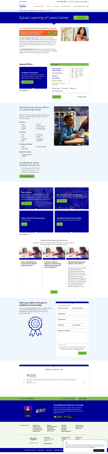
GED (23, 141)
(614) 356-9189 (56, 78)
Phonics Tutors (50, 428)
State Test (24, 139)
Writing (24, 128)
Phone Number (77, 325)
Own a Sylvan (23, 1)
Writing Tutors (50, 430)
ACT (23, 137)
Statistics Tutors (36, 431)
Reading (24, 126)
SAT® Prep (63, 425)
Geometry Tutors (36, 426)
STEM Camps (78, 428)
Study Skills (25, 148)
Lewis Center (42, 10)
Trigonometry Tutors (37, 429)
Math (23, 124)
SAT (23, 134)
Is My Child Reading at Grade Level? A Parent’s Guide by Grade (29, 263)
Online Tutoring (41, 126)
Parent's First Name (63, 308)
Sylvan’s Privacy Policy (79, 349)
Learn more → (52, 33)
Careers (77, 438)
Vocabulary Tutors (51, 429)
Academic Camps (41, 146)
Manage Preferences (99, 450)
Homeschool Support (66, 431)
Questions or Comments (64, 330)
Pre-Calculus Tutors (37, 428)
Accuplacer (40, 134)
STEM (23, 146)
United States (32, 10)
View (24, 224)
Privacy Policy (91, 447)
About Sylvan (79, 437)
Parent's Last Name (78, 308)
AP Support (64, 428)
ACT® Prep (63, 426)
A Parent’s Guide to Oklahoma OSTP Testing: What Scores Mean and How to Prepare (53, 264)
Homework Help (41, 128)
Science (39, 124)
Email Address (62, 314)
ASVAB (39, 137)
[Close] (105, 441)
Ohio (37, 10)
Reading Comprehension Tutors (52, 426)
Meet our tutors (26, 203)
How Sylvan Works (66, 437)
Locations (25, 10)
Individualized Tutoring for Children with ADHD (77, 263)
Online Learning (79, 425)
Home (20, 10)
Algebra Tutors (36, 425)
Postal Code (61, 325)
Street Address (62, 319)
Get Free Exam (61, 200)
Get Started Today (27, 82)
